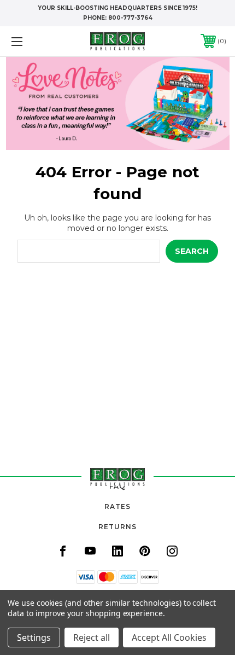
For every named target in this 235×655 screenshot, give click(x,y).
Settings (34, 637)
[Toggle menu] (32, 41)
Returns (117, 527)
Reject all (91, 637)
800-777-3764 (130, 17)
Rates (117, 506)
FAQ (117, 486)
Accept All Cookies (169, 637)
